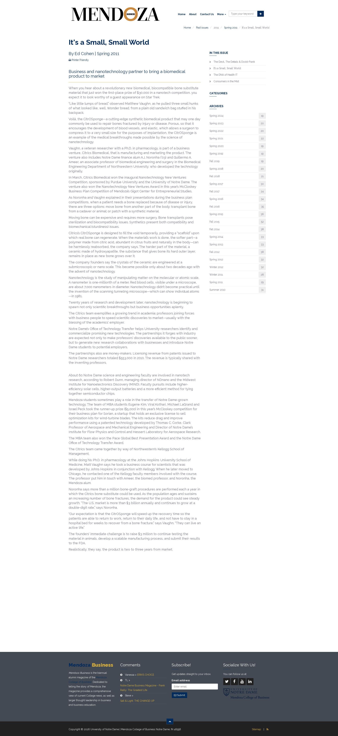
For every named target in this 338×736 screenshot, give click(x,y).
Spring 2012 (216, 259)
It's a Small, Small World (227, 68)
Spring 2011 (230, 27)
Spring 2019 (216, 153)
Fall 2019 (214, 161)
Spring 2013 (216, 244)
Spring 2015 (216, 214)
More (220, 14)
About (192, 14)
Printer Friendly (80, 60)
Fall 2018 (214, 176)
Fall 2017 (214, 191)
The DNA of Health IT (225, 74)
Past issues (202, 27)
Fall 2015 (214, 221)
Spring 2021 (216, 138)
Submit (180, 695)
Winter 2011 (216, 274)
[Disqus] (135, 601)
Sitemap (256, 729)
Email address (181, 680)
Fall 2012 (214, 252)
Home (182, 14)
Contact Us (207, 14)
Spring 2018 (216, 168)
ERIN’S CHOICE (145, 674)
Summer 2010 (217, 289)
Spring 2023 (216, 123)
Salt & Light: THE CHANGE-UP (137, 700)
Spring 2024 (216, 115)
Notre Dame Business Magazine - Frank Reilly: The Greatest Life (142, 687)
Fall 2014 (214, 229)
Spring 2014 (216, 236)
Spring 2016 (216, 199)
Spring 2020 (216, 146)
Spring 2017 (216, 183)
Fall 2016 (214, 206)
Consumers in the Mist (226, 81)
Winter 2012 (216, 267)
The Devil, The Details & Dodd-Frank (234, 61)
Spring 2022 (216, 130)
